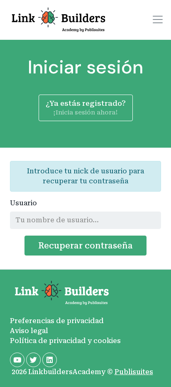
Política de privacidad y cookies (65, 341)
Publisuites (134, 372)
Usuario (23, 203)
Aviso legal (29, 331)
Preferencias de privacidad (57, 321)
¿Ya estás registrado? (86, 108)
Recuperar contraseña (85, 246)
